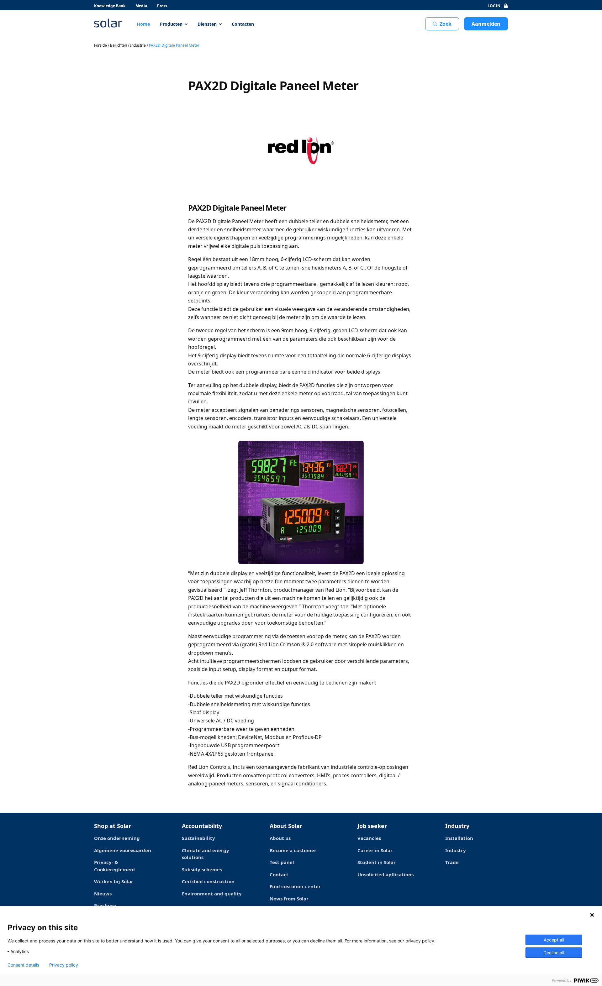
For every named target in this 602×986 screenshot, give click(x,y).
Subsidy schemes (202, 869)
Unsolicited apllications (385, 874)
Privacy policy (63, 965)
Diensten (207, 24)
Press (162, 5)
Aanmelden (486, 23)
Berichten (118, 45)
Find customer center (295, 886)
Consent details (23, 965)
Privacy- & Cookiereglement (114, 866)
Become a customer (293, 850)
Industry (455, 850)
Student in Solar (376, 862)
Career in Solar (375, 850)
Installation (459, 838)
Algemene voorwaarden (122, 850)
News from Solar (289, 898)
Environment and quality (212, 893)
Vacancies (369, 838)
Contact (279, 874)
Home (143, 24)
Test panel (282, 862)
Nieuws (103, 893)
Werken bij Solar (113, 881)
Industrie (138, 45)
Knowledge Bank (109, 5)
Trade (452, 862)
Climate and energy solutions (205, 854)
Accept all (554, 939)
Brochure (105, 905)
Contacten (243, 24)
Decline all (553, 952)
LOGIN (494, 5)
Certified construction (208, 881)
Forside (100, 45)
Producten (171, 24)
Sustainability (198, 838)
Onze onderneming (117, 838)
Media (141, 5)
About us (280, 838)
